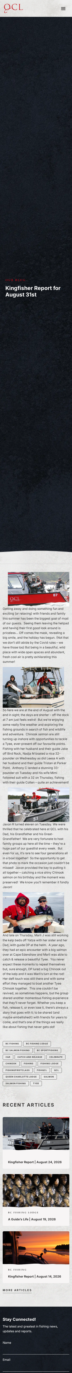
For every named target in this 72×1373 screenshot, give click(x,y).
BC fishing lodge (37, 1043)
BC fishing (12, 1043)
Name (7, 1342)
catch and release (29, 1057)
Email (6, 1359)
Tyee (36, 1083)
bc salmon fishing (18, 1050)
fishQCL (42, 1070)
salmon (49, 1077)
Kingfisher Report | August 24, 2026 (35, 1162)
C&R (8, 1057)
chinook (11, 1063)
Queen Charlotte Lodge (21, 1077)
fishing (28, 1063)
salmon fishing (16, 1083)
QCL (56, 1070)
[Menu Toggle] (63, 8)
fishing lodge (50, 1063)
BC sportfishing (47, 1050)
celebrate (56, 1057)
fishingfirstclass (18, 1070)
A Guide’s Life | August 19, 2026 (32, 1219)
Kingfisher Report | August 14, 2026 (34, 1276)
